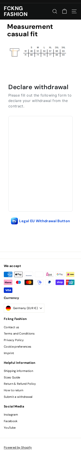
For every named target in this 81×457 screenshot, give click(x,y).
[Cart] (64, 11)
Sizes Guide (12, 377)
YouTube (10, 428)
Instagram (11, 414)
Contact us (11, 327)
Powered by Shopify (18, 447)
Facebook (11, 421)
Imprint (9, 353)
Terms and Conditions (19, 333)
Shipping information (18, 371)
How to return (13, 390)
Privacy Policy (14, 340)
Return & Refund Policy (20, 384)
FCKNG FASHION (15, 11)
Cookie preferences (17, 346)
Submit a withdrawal (18, 397)
